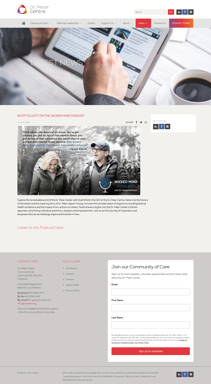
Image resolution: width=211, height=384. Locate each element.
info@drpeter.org (26, 303)
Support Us (107, 23)
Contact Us (160, 23)
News (142, 23)
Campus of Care (38, 23)
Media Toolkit (72, 285)
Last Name (117, 317)
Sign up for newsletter (151, 351)
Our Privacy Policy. (142, 342)
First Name (117, 300)
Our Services (36, 27)
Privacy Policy (72, 290)
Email (115, 284)
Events (91, 23)
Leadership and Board (134, 27)
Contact (70, 279)
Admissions (71, 268)
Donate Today (181, 23)
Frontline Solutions (66, 27)
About (126, 23)
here (59, 227)
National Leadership (67, 23)
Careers (70, 273)
